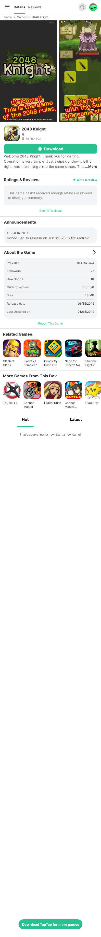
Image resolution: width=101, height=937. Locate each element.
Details (19, 7)
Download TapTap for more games (50, 924)
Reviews (34, 7)
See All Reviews (50, 211)
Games (21, 17)
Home (8, 17)
